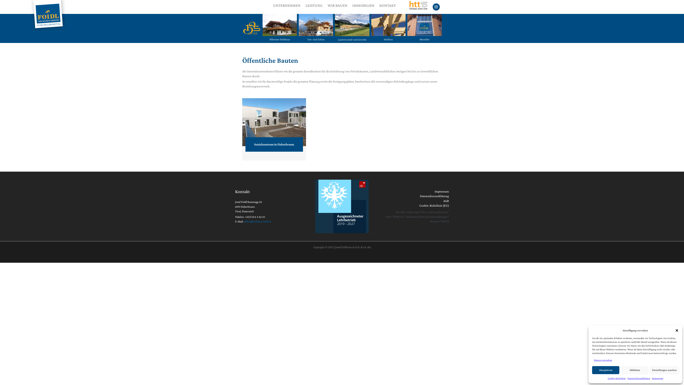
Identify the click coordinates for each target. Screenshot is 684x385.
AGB (446, 201)
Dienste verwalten (603, 360)
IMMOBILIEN (363, 5)
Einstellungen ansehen (664, 370)
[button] (677, 330)
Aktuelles (424, 39)
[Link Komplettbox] (274, 129)
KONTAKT (387, 5)
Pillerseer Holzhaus (280, 39)
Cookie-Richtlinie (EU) (434, 205)
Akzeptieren (605, 370)
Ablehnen (634, 370)
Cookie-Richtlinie (617, 378)
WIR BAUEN (337, 5)
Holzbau (388, 39)
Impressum (657, 378)
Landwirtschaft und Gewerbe (352, 39)
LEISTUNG (314, 5)
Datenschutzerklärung (639, 378)
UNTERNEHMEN (286, 5)
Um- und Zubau (316, 39)
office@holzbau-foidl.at (257, 221)
